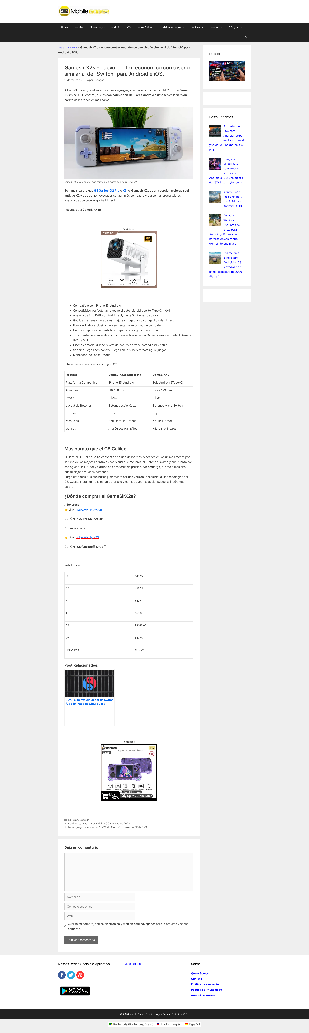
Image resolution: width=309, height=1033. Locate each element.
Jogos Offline (144, 27)
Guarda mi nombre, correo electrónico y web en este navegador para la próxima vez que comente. (128, 926)
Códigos (233, 27)
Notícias (79, 27)
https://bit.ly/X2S (87, 537)
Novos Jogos (97, 27)
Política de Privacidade (206, 989)
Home (64, 27)
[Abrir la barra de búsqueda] (246, 37)
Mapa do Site (133, 963)
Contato (196, 978)
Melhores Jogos (172, 27)
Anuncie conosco (203, 995)
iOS (129, 27)
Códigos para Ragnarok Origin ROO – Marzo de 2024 (99, 823)
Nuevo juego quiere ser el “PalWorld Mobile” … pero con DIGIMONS (107, 827)
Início (61, 47)
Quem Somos (200, 973)
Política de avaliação (205, 984)
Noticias (84, 819)
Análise (196, 27)
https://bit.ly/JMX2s (89, 509)
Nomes (214, 27)
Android (115, 27)
